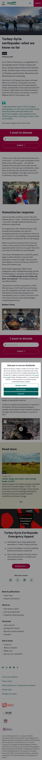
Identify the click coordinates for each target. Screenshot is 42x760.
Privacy (36, 375)
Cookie (8, 377)
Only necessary (21, 389)
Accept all (21, 394)
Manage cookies (21, 385)
